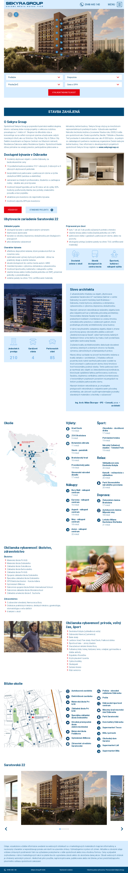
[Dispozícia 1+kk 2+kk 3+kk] (93, 77)
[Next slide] (122, 829)
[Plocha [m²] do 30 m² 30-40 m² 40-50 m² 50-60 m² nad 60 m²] (34, 84)
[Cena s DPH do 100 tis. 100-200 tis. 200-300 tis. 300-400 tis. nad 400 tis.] (93, 84)
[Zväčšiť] (95, 169)
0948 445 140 (11, 870)
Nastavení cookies (66, 870)
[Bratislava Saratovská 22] (24, 4)
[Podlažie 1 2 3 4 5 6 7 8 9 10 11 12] (34, 77)
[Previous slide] (6, 829)
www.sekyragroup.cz (109, 147)
